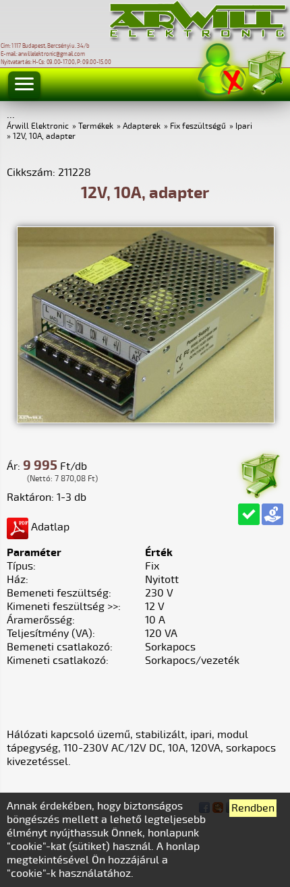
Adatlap (48, 527)
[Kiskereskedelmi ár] (272, 514)
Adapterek (142, 126)
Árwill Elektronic (38, 126)
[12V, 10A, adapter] (145, 420)
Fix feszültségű (198, 126)
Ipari (243, 126)
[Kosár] (265, 70)
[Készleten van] (249, 514)
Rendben (252, 808)
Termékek (95, 126)
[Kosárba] (259, 473)
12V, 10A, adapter (44, 136)
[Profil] (222, 69)
